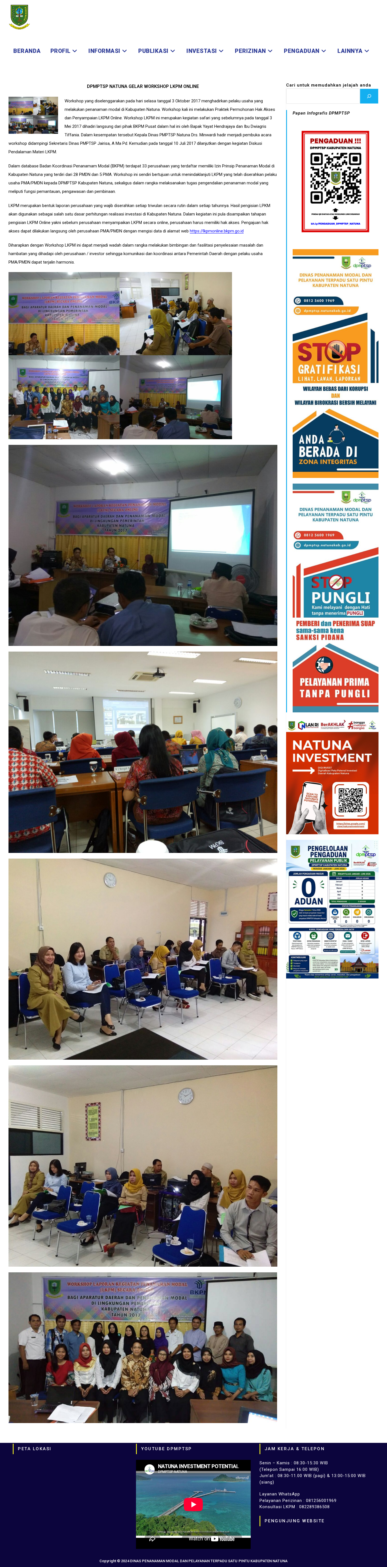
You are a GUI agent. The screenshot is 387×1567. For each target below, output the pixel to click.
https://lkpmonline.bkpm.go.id (217, 231)
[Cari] (369, 96)
